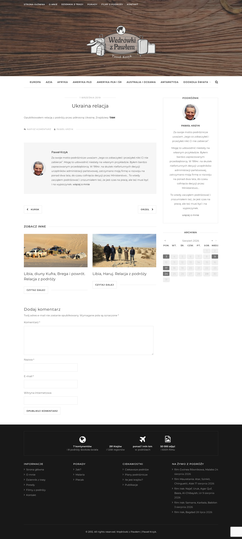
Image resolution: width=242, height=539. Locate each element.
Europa (35, 82)
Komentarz (32, 322)
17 (166, 268)
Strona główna (34, 4)
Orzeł (146, 209)
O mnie (53, 4)
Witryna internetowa (37, 392)
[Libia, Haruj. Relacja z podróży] (124, 250)
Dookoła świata (195, 82)
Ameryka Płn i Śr (109, 82)
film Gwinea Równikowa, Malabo (194, 469)
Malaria (80, 474)
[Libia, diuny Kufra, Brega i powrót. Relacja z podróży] (56, 250)
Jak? (78, 469)
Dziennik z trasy (72, 4)
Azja (49, 82)
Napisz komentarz (39, 129)
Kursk (33, 209)
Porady (92, 4)
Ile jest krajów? (134, 479)
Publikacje (131, 484)
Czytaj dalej (36, 290)
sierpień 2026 (190, 240)
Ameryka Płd (82, 82)
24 (166, 273)
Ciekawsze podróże (137, 469)
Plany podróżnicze (136, 474)
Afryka (62, 82)
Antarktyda (169, 82)
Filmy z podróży (112, 4)
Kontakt (132, 4)
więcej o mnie (81, 184)
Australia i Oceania (141, 82)
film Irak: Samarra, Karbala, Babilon (195, 502)
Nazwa (29, 359)
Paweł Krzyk (65, 129)
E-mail (29, 376)
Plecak (80, 479)
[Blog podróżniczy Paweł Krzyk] (121, 57)
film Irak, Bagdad (184, 512)
